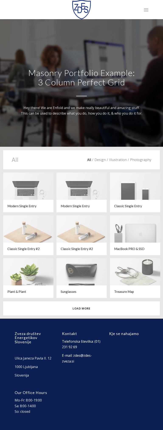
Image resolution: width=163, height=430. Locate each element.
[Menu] (146, 9)
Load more (81, 308)
